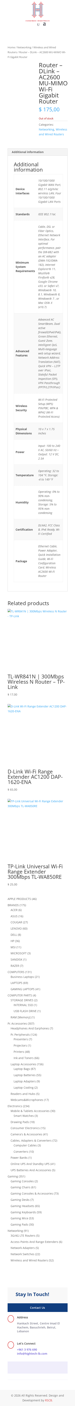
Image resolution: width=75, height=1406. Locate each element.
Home (11, 47)
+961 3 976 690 (27, 1349)
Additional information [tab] (28, 152)
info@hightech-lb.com (32, 1353)
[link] (38, 1327)
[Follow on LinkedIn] (45, 1368)
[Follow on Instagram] (37, 1368)
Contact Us (37, 1308)
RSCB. (49, 1400)
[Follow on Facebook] (29, 1368)
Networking (24, 47)
